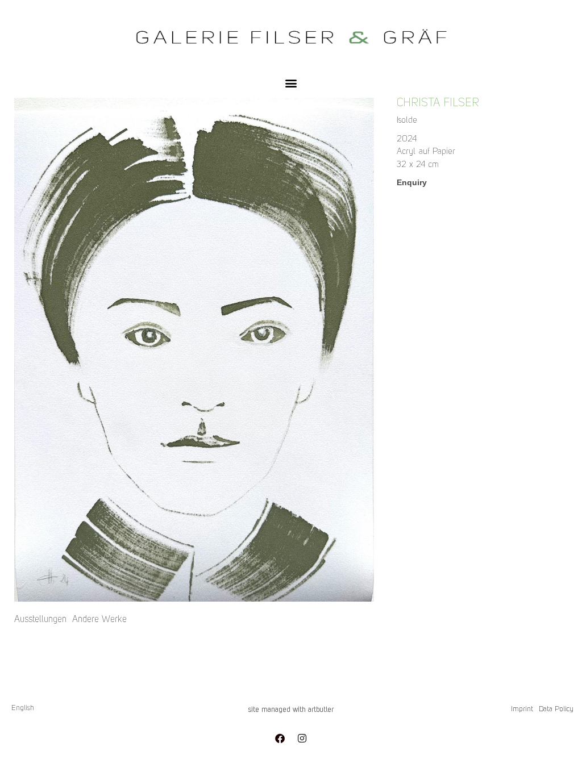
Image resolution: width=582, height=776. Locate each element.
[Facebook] (280, 738)
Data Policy (556, 709)
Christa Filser (438, 103)
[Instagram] (302, 738)
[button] (291, 82)
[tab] (40, 620)
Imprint (522, 709)
